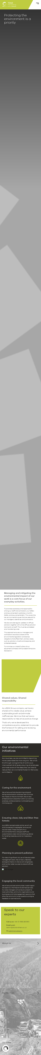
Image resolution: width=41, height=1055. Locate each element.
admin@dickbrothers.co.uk (16, 927)
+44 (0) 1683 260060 (21, 922)
